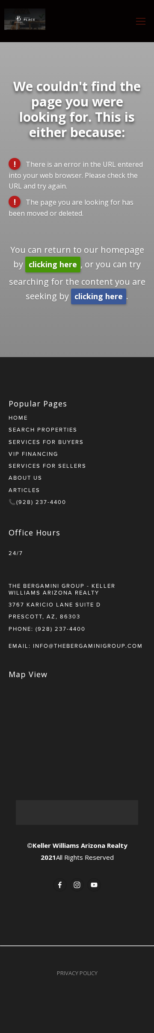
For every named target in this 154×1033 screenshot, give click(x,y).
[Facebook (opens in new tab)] (60, 885)
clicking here (53, 264)
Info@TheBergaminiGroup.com (88, 646)
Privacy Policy (77, 973)
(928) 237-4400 (61, 628)
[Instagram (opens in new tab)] (77, 885)
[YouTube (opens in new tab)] (94, 885)
